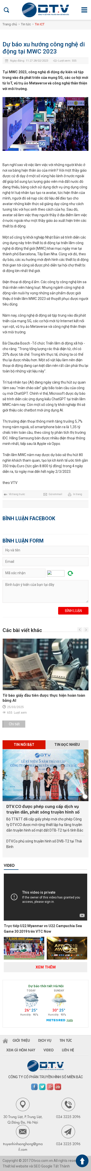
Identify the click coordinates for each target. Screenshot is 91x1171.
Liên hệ (68, 1049)
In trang (77, 494)
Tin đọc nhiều (67, 745)
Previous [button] (85, 629)
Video (9, 865)
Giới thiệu (21, 1040)
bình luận (73, 611)
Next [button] (79, 629)
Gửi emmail (55, 494)
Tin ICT (39, 24)
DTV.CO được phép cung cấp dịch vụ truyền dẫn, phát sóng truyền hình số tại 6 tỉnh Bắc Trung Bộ (43, 809)
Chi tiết (32, 724)
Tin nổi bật (24, 745)
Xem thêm (46, 967)
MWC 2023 (37, 299)
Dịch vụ (44, 1040)
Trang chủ (10, 24)
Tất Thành (61, 1166)
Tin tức (26, 24)
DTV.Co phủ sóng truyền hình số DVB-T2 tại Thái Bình (44, 844)
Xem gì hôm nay (20, 1049)
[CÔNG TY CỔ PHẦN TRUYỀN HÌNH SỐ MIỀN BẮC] (45, 10)
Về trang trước (17, 494)
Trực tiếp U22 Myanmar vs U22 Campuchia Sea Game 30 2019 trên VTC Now (43, 928)
